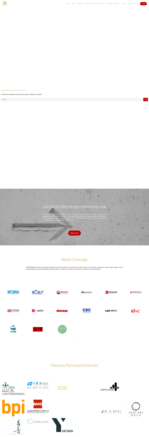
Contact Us (131, 3)
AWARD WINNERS (113, 3)
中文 (138, 3)
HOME (68, 3)
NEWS (124, 3)
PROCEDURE (80, 3)
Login (143, 3)
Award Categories (92, 3)
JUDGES (101, 3)
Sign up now (74, 233)
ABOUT (73, 3)
